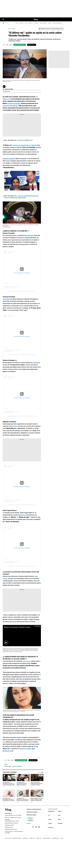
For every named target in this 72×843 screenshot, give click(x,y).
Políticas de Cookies (31, 814)
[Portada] (8, 812)
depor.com (32, 838)
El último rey (7, 766)
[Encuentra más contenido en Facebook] (4, 45)
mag (62, 838)
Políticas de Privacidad (32, 812)
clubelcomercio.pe (17, 838)
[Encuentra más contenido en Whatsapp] (10, 45)
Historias (50, 827)
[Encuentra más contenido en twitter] (7, 45)
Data (59, 815)
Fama (49, 819)
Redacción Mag (9, 89)
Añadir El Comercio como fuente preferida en (51, 28)
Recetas (60, 823)
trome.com (39, 838)
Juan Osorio (27, 661)
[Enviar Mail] (3, 89)
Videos (60, 811)
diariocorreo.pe (46, 838)
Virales (50, 823)
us (49, 815)
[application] (22, 635)
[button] (6, 643)
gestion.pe (25, 838)
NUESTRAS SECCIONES (52, 809)
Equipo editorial (8, 813)
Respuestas (51, 811)
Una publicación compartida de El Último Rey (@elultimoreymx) (22, 291)
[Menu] (4, 19)
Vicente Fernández (17, 766)
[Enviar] (3, 23)
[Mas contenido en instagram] (39, 826)
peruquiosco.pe (55, 838)
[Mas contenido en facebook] (32, 826)
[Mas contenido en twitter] (36, 826)
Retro (59, 819)
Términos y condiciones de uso (34, 809)
